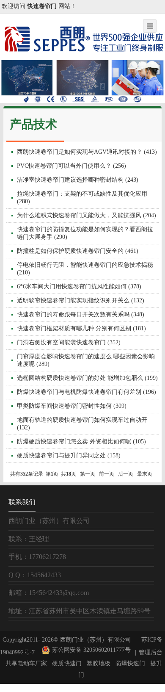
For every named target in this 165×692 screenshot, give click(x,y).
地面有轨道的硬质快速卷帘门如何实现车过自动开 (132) (82, 424)
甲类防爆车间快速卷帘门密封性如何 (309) (71, 406)
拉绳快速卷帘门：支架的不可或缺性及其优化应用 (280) (82, 198)
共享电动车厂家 (26, 663)
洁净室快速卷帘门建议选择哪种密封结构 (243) (77, 180)
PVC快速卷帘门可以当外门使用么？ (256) (71, 166)
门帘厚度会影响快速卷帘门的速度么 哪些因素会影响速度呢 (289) (86, 360)
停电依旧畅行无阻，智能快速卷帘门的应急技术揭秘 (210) (85, 269)
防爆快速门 (130, 663)
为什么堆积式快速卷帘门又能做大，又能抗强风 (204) (86, 215)
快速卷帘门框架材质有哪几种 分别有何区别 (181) (81, 328)
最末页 (144, 474)
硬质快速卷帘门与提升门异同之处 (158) (69, 455)
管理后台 (150, 652)
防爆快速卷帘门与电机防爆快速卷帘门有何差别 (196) (86, 392)
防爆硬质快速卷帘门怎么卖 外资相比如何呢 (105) (81, 441)
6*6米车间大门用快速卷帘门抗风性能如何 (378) (79, 286)
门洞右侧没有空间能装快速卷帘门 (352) (69, 342)
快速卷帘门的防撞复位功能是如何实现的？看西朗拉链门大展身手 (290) (85, 233)
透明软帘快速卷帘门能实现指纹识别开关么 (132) (80, 300)
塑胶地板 (98, 663)
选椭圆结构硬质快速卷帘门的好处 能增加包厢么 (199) (87, 378)
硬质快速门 (67, 663)
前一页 (106, 474)
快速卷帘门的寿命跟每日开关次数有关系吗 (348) (80, 314)
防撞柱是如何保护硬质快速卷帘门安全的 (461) (77, 251)
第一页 (87, 474)
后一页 (125, 474)
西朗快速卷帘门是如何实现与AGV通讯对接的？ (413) (87, 152)
